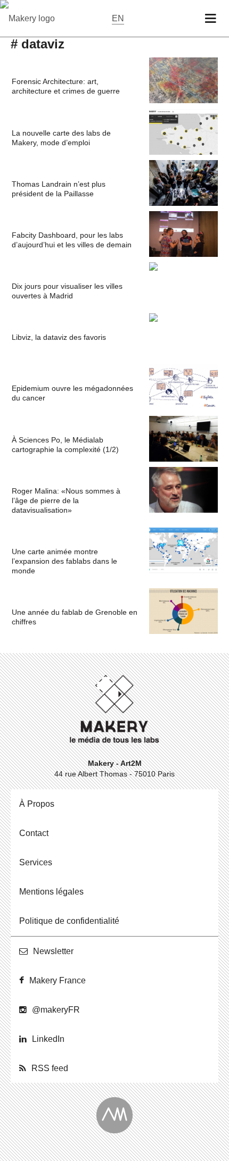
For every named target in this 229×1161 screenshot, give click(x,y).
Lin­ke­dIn (48, 1038)
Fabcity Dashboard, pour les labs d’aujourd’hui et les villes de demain (72, 240)
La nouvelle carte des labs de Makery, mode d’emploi (61, 138)
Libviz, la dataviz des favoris (59, 337)
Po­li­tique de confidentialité (69, 920)
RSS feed (49, 1068)
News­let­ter (53, 951)
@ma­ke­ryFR (56, 1009)
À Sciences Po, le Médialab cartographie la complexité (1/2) (65, 445)
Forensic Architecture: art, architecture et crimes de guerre (66, 86)
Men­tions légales (51, 891)
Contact (33, 833)
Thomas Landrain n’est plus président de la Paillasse (58, 189)
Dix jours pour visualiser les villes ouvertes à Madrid (67, 291)
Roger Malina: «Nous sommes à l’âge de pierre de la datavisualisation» (66, 500)
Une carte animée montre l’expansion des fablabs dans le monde (64, 561)
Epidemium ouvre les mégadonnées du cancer (72, 393)
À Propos (36, 803)
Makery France (57, 980)
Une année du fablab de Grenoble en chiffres (74, 617)
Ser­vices (35, 862)
